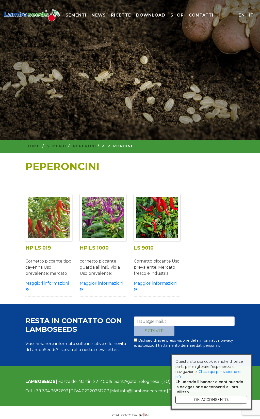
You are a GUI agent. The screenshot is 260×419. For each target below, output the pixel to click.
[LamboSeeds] (32, 15)
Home (33, 146)
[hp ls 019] (48, 217)
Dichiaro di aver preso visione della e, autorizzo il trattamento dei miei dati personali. (183, 343)
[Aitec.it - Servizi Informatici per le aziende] (144, 414)
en (242, 15)
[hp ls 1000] (103, 217)
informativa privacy (216, 340)
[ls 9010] (157, 217)
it (251, 15)
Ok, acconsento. (211, 399)
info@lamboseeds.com (143, 390)
